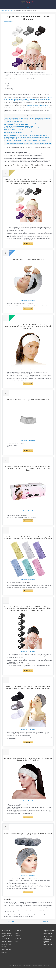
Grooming (17, 936)
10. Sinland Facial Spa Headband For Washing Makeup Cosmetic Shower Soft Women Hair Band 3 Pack (27, 143)
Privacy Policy (10, 965)
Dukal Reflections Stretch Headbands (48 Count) (37, 105)
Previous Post (10, 921)
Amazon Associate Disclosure (30, 965)
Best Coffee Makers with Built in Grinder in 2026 (6, 935)
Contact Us (46, 965)
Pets (16, 941)
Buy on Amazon (28, 243)
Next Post (46, 921)
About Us (40, 965)
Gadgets (17, 933)
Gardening (17, 935)
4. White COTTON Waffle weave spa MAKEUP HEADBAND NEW (18, 126)
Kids (16, 939)
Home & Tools (18, 938)
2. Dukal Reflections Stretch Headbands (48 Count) (16, 121)
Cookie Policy (18, 965)
